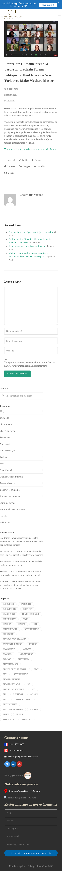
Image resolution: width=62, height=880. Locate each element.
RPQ (33, 689)
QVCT (36, 669)
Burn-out (4, 418)
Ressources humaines (10, 490)
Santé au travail (7, 503)
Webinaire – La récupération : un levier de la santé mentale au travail (21, 563)
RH (29, 684)
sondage (34, 709)
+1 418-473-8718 (17, 750)
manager (27, 649)
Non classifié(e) (7, 450)
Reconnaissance (7, 483)
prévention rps (10, 664)
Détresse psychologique (14, 639)
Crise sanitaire (10, 629)
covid (25, 619)
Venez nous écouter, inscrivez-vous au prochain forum (30, 149)
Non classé (5, 444)
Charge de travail (8, 431)
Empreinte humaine (12, 644)
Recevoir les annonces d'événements (31, 853)
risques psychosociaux (13, 689)
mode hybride (26, 654)
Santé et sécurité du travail (12, 509)
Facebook (10, 160)
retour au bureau (11, 679)
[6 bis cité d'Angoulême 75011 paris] (20, 797)
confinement (9, 619)
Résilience (18, 694)
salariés (34, 694)
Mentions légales (17, 866)
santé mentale (10, 704)
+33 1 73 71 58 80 (17, 744)
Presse (3, 463)
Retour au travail (11, 684)
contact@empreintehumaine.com (23, 756)
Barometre (8, 604)
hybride (33, 644)
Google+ (26, 166)
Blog (2, 411)
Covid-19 (7, 624)
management (9, 649)
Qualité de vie (6, 470)
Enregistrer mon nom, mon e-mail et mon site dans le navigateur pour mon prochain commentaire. (29, 364)
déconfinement (32, 629)
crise (34, 624)
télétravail (8, 719)
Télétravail (5, 522)
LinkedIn (40, 166)
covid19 (21, 624)
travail (19, 714)
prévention (23, 659)
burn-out (27, 609)
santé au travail (24, 699)
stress (6, 714)
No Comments (10, 95)
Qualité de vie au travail (11, 476)
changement (9, 614)
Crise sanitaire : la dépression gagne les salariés (31, 232)
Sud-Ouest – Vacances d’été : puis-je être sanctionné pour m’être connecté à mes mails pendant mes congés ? (21, 541)
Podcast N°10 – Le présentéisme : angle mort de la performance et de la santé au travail (21, 573)
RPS (4, 694)
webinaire (26, 719)
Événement (9, 101)
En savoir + (48, 5)
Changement (6, 424)
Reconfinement (21, 674)
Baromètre (26, 604)
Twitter (25, 160)
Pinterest (11, 166)
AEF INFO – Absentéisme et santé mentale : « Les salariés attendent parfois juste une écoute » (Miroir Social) (20, 585)
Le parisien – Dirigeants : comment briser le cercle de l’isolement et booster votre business (21, 553)
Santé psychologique (13, 709)
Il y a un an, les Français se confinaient (27, 246)
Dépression (8, 634)
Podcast (3, 457)
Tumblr (37, 160)
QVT (4, 674)
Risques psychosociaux (11, 496)
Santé (6, 699)
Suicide (3, 516)
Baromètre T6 (9, 609)
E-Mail (10, 173)
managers (7, 654)
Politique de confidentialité (40, 866)
